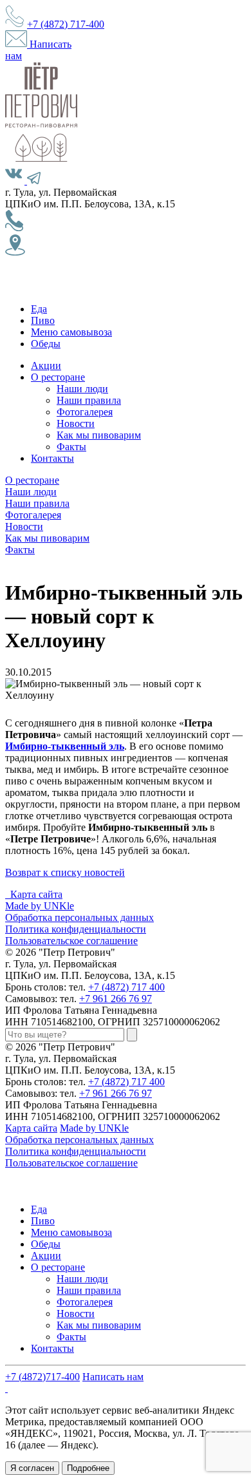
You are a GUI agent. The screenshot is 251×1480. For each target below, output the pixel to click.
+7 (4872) (65, 24)
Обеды (45, 343)
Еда (39, 308)
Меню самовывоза (71, 332)
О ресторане (58, 377)
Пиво (43, 320)
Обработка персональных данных (79, 917)
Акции (46, 365)
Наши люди (82, 388)
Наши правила (89, 400)
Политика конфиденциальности (75, 929)
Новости (76, 423)
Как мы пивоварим (99, 435)
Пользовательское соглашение (71, 940)
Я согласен (32, 1468)
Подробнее (88, 1468)
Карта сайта (36, 894)
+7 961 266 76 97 (115, 998)
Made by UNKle (39, 905)
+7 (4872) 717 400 (126, 987)
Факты (71, 446)
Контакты (52, 458)
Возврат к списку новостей (65, 872)
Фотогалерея (85, 411)
